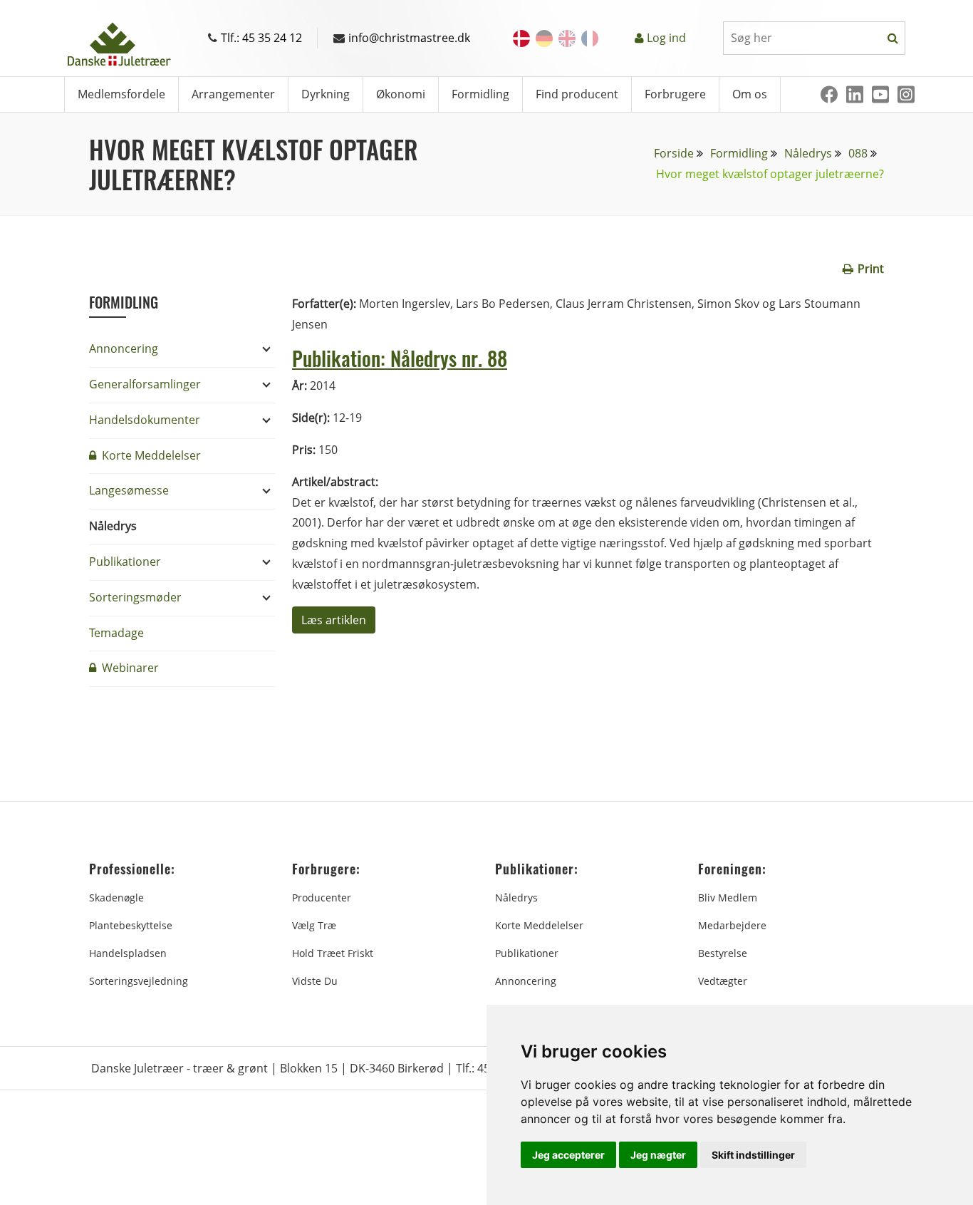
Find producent (577, 94)
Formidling (480, 94)
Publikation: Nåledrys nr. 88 (399, 358)
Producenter (321, 897)
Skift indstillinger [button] (753, 1155)
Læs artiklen (333, 620)
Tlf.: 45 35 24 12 (261, 38)
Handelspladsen (128, 953)
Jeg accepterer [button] (568, 1155)
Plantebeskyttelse (130, 925)
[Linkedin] (855, 94)
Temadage (116, 633)
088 (858, 153)
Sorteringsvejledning (138, 981)
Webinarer (129, 668)
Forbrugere (675, 94)
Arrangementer (233, 94)
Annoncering (123, 348)
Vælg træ (314, 925)
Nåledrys (808, 153)
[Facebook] (829, 94)
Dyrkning (325, 94)
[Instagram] (906, 94)
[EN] (567, 38)
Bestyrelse (722, 953)
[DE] (544, 38)
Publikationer (125, 561)
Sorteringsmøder (135, 597)
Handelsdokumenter (144, 420)
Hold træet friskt (332, 953)
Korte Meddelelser (150, 455)
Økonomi (400, 94)
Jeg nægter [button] (658, 1155)
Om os (749, 94)
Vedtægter (722, 981)
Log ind (666, 38)
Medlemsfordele (121, 94)
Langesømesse (129, 490)
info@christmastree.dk (409, 38)
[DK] (521, 38)
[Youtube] (880, 94)
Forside (674, 153)
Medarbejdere (732, 925)
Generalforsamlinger (145, 384)
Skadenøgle (116, 897)
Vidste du (315, 981)
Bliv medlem (727, 897)
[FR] (589, 38)
